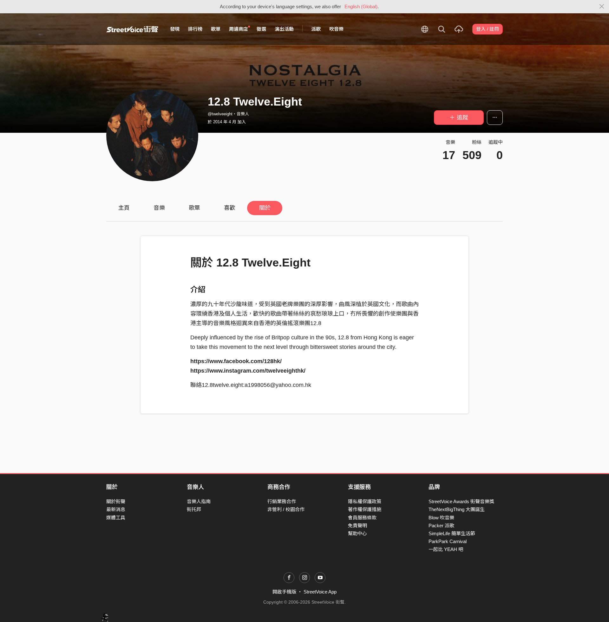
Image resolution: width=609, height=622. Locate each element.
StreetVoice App (320, 591)
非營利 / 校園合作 (285, 509)
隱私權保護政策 (364, 501)
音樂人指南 (199, 501)
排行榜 (195, 29)
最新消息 (115, 509)
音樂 (159, 208)
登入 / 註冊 (487, 29)
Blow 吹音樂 (441, 517)
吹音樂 (336, 29)
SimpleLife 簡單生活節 (452, 533)
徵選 (261, 29)
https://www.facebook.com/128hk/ (236, 361)
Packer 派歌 (441, 525)
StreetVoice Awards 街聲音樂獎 (461, 501)
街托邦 (194, 509)
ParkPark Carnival (448, 541)
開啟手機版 (284, 591)
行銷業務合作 (281, 501)
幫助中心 (357, 533)
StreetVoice (132, 29)
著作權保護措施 (364, 509)
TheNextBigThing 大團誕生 (457, 509)
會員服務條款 (362, 517)
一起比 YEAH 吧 (446, 549)
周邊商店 (238, 29)
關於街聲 (115, 501)
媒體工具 (115, 517)
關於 (265, 208)
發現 (175, 29)
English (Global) (360, 6)
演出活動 (284, 29)
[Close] (602, 6)
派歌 (316, 29)
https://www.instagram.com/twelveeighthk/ (247, 371)
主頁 (124, 208)
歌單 (215, 29)
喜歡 (229, 208)
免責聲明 (357, 525)
